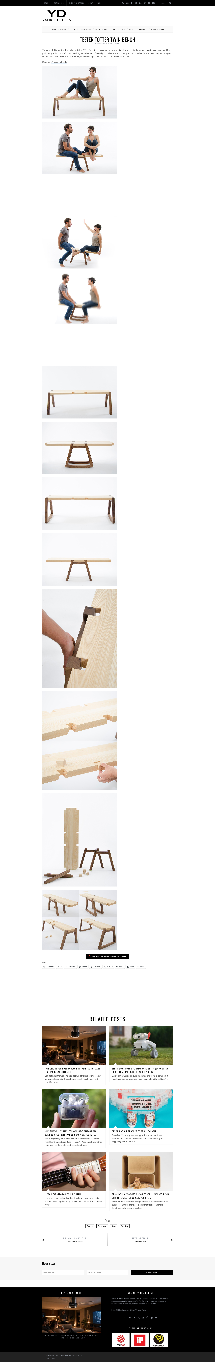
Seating (124, 1226)
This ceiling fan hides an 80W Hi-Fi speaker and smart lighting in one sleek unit (71, 1337)
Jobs (99, 3)
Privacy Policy (141, 1310)
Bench (90, 1226)
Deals (132, 29)
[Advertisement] (127, 15)
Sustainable (119, 29)
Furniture (102, 1226)
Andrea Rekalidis (59, 62)
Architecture (102, 29)
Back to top (50, 1358)
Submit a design (76, 3)
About (47, 3)
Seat (114, 1226)
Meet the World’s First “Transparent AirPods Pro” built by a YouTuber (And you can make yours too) (71, 1133)
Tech (73, 29)
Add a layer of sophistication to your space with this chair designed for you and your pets (140, 1196)
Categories (59, 3)
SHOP (90, 3)
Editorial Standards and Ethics (123, 1310)
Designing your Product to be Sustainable (134, 1131)
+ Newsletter (157, 29)
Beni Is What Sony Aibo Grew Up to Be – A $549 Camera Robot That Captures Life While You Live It (140, 1070)
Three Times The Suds (74, 1239)
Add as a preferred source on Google (109, 956)
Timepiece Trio (140, 1239)
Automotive (85, 29)
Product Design (58, 29)
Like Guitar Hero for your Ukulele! (63, 1194)
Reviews (143, 29)
